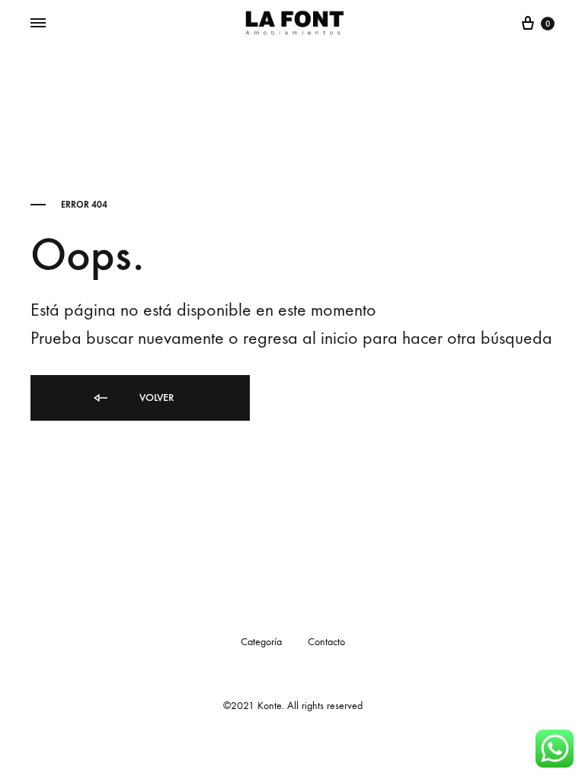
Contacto (326, 641)
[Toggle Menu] (38, 23)
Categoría (261, 641)
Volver (155, 397)
